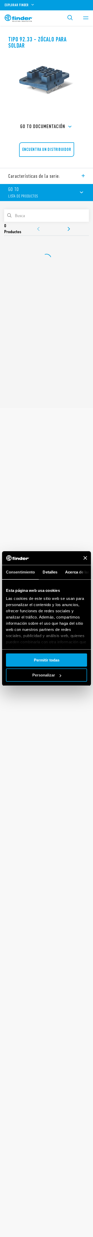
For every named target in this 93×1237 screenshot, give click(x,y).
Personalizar (43, 675)
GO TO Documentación (42, 126)
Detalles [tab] (50, 572)
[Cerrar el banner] (85, 558)
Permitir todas (46, 660)
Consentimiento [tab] (20, 572)
